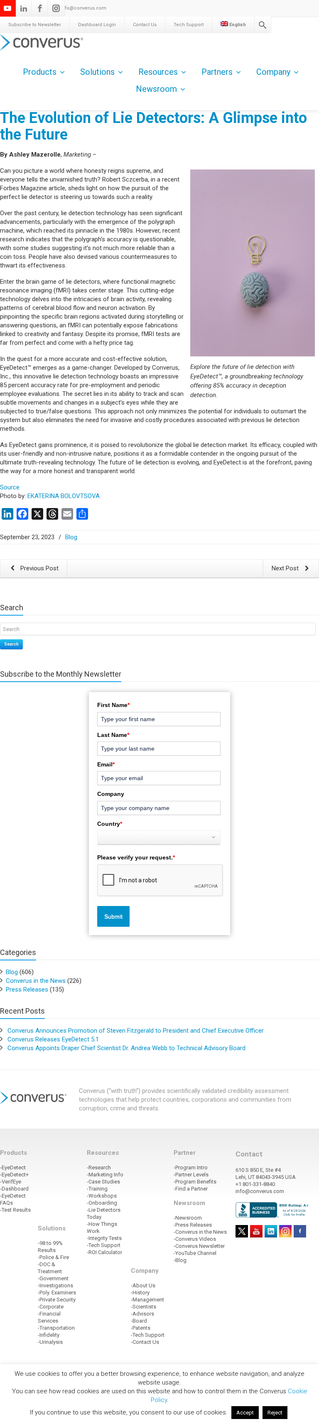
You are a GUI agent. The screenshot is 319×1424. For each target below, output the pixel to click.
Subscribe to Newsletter (34, 24)
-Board (139, 1321)
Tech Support (189, 24)
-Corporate (51, 1307)
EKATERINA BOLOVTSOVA (63, 496)
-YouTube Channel (195, 1253)
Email (106, 764)
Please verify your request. (136, 857)
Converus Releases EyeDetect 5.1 (53, 1039)
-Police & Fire (53, 1257)
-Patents (140, 1328)
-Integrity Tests (104, 1238)
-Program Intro (191, 1167)
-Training (97, 1189)
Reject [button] (274, 1412)
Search (11, 644)
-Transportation (56, 1328)
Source (10, 487)
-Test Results (15, 1210)
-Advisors (142, 1314)
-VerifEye (10, 1181)
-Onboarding (102, 1203)
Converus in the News (36, 981)
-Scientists (143, 1307)
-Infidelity (48, 1335)
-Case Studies (103, 1181)
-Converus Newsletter (199, 1246)
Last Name (113, 735)
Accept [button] (245, 1412)
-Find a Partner (191, 1189)
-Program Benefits (195, 1181)
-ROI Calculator (104, 1252)
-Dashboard (14, 1189)
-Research (99, 1167)
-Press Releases (193, 1225)
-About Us (143, 1285)
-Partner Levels (191, 1174)
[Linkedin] (23, 8)
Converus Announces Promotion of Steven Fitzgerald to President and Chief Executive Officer (135, 1030)
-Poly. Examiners (57, 1292)
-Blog (180, 1260)
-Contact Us (145, 1342)
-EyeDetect (13, 1167)
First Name (113, 705)
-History (140, 1292)
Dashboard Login (97, 24)
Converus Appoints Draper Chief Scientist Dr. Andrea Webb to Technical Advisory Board (126, 1048)
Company (110, 794)
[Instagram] (56, 8)
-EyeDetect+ (14, 1174)
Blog (71, 537)
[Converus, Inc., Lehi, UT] (273, 1210)
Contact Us (145, 24)
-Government (53, 1278)
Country (109, 823)
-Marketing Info (105, 1174)
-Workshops (102, 1196)
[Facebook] (40, 8)
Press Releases (27, 989)
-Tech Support (103, 1245)
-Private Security (57, 1299)
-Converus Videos (195, 1239)
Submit (113, 916)
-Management (147, 1299)
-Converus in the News (200, 1232)
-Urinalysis (50, 1342)
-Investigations (55, 1285)
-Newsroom (188, 1218)
